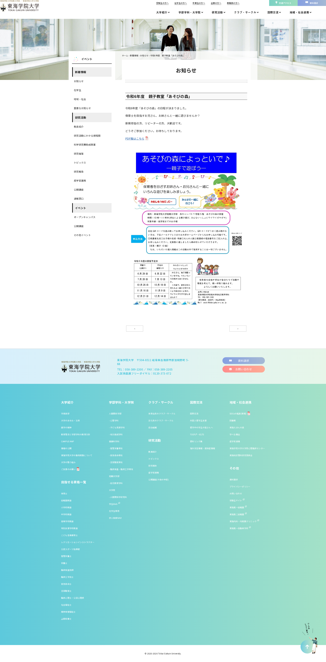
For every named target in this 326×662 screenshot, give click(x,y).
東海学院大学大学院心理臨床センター (247, 448)
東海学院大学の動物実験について (76, 455)
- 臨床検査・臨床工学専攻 (121, 469)
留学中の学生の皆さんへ (201, 427)
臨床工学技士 (67, 576)
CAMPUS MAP (67, 441)
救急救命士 (66, 583)
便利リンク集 (196, 441)
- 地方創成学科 (116, 434)
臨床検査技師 (67, 569)
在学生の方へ (180, 3)
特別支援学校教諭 (69, 528)
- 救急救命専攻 (116, 455)
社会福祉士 (66, 604)
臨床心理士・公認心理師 (72, 597)
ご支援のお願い (68, 469)
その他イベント (82, 235)
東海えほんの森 (237, 427)
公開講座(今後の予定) (158, 479)
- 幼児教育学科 (116, 483)
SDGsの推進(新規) (238, 413)
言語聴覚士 (66, 590)
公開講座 (79, 189)
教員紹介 (79, 126)
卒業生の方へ (199, 3)
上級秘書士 (66, 618)
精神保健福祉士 (68, 611)
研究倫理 (79, 153)
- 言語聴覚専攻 (116, 462)
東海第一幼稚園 (237, 507)
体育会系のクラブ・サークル (161, 413)
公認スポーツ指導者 (70, 549)
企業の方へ (216, 3)
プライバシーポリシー (240, 486)
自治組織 (152, 427)
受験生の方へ (162, 3)
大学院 (112, 490)
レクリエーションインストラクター (77, 542)
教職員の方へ (233, 3)
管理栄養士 (66, 556)
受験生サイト (236, 500)
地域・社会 (80, 99)
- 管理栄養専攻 (116, 448)
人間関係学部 (115, 413)
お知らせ (79, 81)
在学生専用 (114, 510)
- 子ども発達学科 (117, 427)
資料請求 (234, 479)
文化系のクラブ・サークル (160, 420)
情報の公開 (66, 448)
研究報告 (79, 171)
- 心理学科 (114, 420)
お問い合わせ (236, 493)
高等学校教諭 (67, 521)
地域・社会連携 (240, 402)
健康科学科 (114, 441)
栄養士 (64, 563)
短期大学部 (114, 476)
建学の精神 (66, 427)
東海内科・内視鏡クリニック (243, 521)
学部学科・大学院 (121, 402)
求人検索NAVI (115, 517)
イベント (80, 208)
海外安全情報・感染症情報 (202, 448)
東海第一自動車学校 (239, 528)
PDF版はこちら (134, 138)
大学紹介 (67, 402)
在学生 (77, 90)
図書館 (233, 420)
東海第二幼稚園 (237, 514)
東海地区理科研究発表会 (241, 455)
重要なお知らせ (82, 108)
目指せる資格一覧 (73, 482)
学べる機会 (235, 434)
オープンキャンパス (85, 217)
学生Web (113, 503)
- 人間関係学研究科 (118, 497)
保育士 (64, 493)
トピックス (80, 162)
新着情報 (80, 72)
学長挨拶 (65, 413)
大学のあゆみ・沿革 (70, 420)
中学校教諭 (66, 514)
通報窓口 (79, 198)
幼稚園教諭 (66, 500)
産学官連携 (80, 180)
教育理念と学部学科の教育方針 (75, 434)
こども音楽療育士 (69, 535)
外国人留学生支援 (198, 420)
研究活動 (80, 117)
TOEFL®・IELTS (197, 434)
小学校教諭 (66, 507)
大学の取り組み (68, 462)
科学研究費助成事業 (85, 144)
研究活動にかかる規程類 (87, 135)
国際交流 (196, 402)
